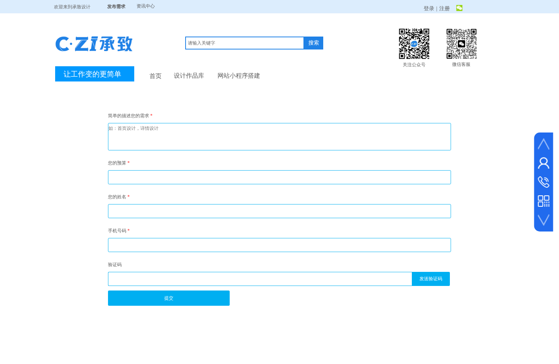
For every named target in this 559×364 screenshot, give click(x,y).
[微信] (459, 8)
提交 (168, 298)
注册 (444, 8)
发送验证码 (430, 278)
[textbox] (244, 43)
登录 (429, 8)
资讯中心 (146, 6)
